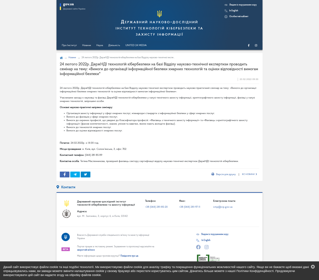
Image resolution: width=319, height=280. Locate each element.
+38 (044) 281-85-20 (156, 207)
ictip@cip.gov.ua (223, 207)
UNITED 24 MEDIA (136, 45)
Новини (86, 45)
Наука (99, 45)
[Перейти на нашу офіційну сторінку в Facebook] (248, 45)
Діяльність (114, 45)
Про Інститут (69, 45)
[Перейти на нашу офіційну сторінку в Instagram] (256, 45)
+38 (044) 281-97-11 (189, 207)
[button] (313, 266)
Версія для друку (226, 174)
